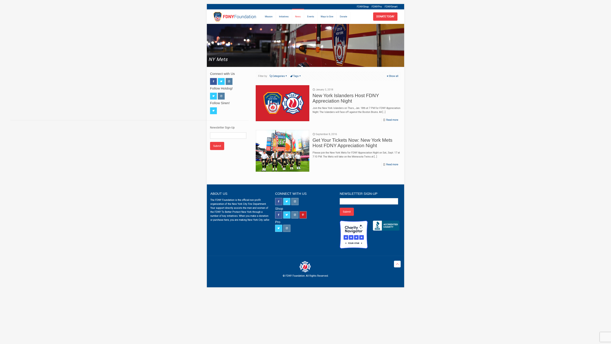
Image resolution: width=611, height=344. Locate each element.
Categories (279, 76)
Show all (393, 76)
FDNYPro (377, 6)
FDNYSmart (391, 6)
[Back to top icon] (397, 264)
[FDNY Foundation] (235, 16)
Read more (392, 119)
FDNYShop (363, 6)
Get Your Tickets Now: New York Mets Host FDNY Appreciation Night (352, 142)
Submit (217, 145)
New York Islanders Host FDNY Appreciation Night (346, 98)
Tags (296, 76)
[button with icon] (213, 81)
